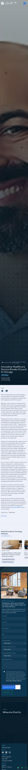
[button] (24, 3)
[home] (9, 3)
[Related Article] (12, 551)
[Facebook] (3, 752)
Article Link (4, 516)
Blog (10, 362)
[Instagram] (10, 752)
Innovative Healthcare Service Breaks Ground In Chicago (18, 362)
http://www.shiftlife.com (17, 507)
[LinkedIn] (6, 752)
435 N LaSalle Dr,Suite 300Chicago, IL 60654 (7, 758)
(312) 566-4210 (6, 747)
